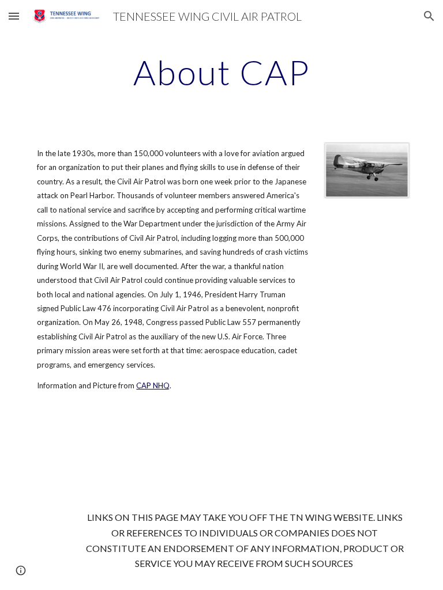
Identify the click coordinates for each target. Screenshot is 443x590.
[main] (221, 72)
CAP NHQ (153, 385)
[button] (14, 16)
